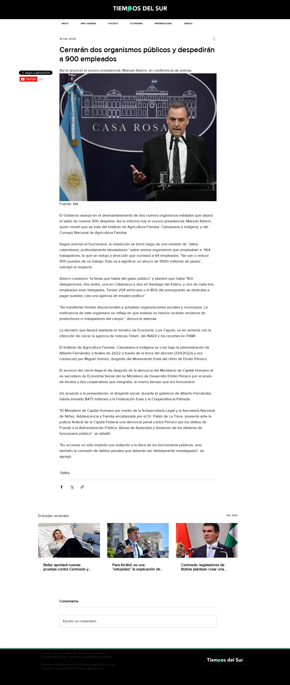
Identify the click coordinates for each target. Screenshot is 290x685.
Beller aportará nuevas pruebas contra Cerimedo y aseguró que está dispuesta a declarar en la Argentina (67, 567)
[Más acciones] (214, 38)
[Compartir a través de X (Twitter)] (72, 487)
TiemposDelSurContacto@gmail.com (79, 668)
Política (64, 472)
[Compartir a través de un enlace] (82, 487)
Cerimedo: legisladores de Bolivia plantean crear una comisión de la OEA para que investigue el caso (205, 567)
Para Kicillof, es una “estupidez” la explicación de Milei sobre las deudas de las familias (136, 567)
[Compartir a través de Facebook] (61, 487)
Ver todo (232, 515)
